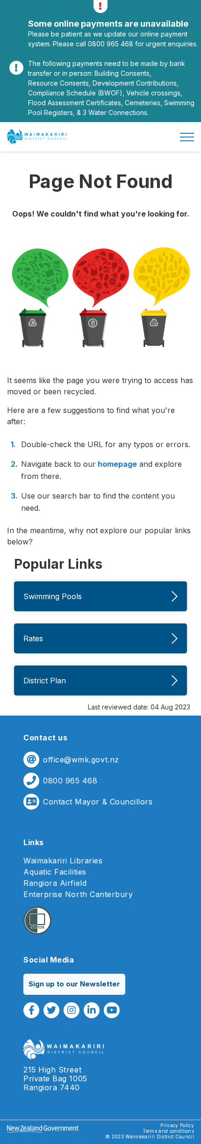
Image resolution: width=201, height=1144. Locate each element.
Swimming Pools (52, 596)
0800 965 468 (70, 780)
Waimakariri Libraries (62, 860)
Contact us (45, 737)
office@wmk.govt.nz (81, 759)
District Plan (44, 680)
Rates (33, 638)
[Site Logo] (36, 136)
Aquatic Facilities (54, 872)
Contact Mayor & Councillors (98, 801)
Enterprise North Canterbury (78, 894)
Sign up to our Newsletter (74, 983)
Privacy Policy (177, 1125)
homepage (116, 464)
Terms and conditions (168, 1131)
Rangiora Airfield (54, 883)
